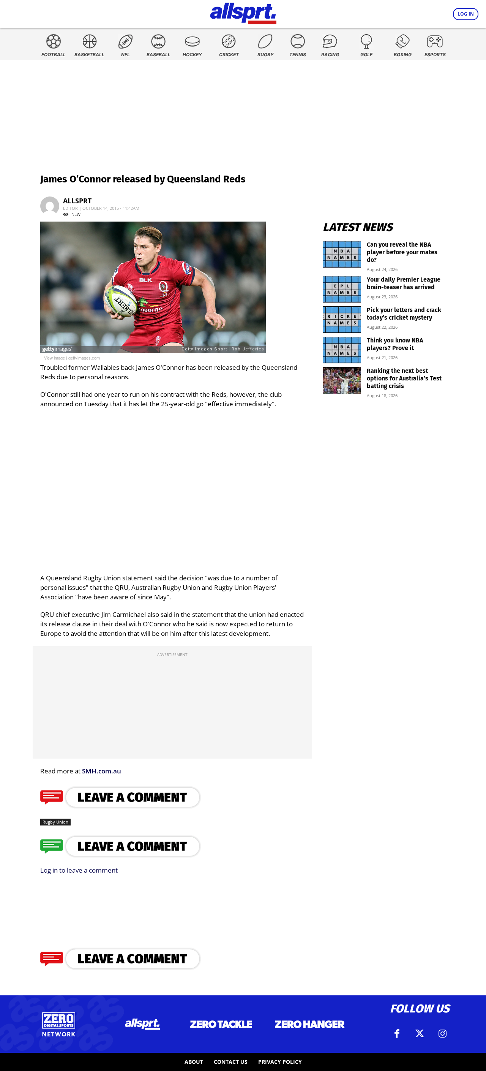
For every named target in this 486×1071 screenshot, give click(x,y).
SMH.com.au (101, 771)
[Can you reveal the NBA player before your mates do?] (342, 254)
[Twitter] (419, 1033)
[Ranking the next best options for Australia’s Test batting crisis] (342, 380)
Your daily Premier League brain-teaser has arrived (403, 283)
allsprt (77, 200)
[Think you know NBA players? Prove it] (342, 350)
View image (54, 358)
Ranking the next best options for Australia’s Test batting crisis (404, 378)
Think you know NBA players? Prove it (395, 344)
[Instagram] (442, 1033)
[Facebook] (396, 1033)
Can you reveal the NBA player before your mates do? (402, 252)
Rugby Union (55, 822)
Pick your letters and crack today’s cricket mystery (404, 313)
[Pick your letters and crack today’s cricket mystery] (342, 319)
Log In (466, 14)
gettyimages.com (84, 358)
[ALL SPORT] (243, 12)
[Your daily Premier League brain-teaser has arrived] (342, 289)
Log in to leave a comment (79, 870)
